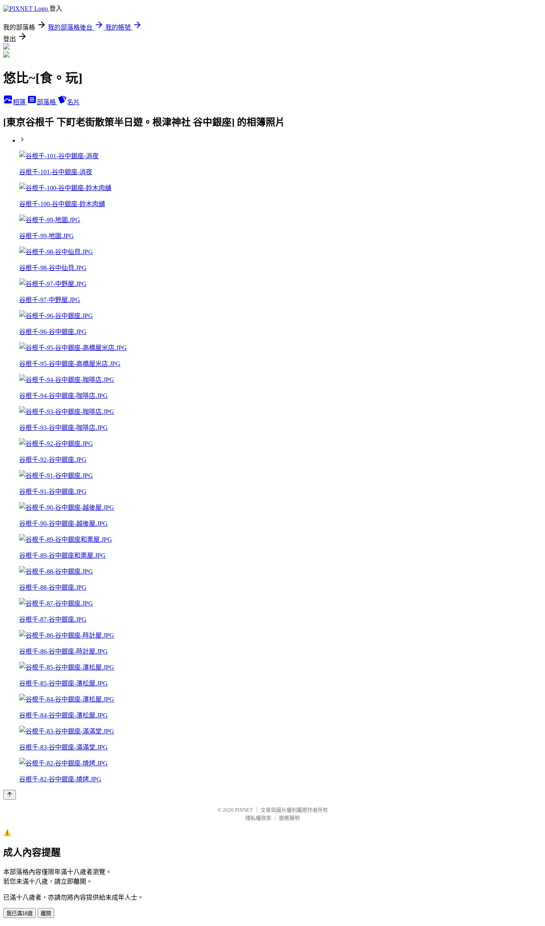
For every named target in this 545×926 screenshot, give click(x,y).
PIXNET (244, 810)
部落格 (47, 102)
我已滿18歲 (19, 913)
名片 (73, 102)
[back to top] (9, 795)
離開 (46, 913)
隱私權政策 (258, 818)
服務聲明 (289, 818)
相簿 (20, 102)
